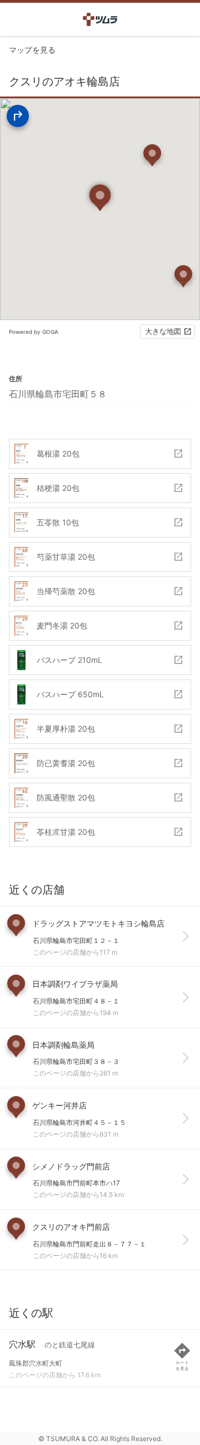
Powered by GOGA (33, 331)
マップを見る (32, 49)
